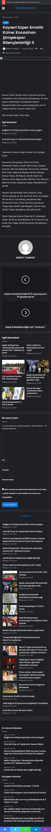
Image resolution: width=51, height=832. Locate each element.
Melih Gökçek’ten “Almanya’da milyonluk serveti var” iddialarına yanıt (13, 349)
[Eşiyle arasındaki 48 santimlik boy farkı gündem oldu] (38, 366)
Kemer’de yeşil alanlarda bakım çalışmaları (34, 391)
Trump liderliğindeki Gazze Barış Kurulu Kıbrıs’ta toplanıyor (21, 638)
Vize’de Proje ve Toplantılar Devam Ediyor (22, 139)
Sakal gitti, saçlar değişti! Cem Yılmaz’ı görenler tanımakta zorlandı (31, 662)
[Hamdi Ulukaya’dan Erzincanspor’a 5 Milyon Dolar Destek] (10, 621)
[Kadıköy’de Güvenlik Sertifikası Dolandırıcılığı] (10, 598)
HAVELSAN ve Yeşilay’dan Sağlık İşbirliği (21, 558)
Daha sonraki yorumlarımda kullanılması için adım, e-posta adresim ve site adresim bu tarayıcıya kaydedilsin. (24, 493)
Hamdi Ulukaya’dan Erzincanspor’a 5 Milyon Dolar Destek (33, 621)
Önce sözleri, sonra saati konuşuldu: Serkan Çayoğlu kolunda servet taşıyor (32, 675)
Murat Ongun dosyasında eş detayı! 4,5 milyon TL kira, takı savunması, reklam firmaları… (33, 650)
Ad (4, 460)
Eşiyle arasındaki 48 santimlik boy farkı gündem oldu (36, 377)
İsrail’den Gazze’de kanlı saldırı (18, 710)
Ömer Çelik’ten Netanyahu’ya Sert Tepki (35, 348)
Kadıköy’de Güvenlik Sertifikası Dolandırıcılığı (31, 596)
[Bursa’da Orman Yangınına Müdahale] (10, 688)
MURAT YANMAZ (12, 49)
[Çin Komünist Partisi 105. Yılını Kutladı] (13, 367)
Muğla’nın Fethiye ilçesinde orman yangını (22, 130)
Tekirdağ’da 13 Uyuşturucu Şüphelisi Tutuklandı (25, 703)
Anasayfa (8, 17)
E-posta (6, 470)
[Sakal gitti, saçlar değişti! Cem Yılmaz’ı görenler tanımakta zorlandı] (10, 663)
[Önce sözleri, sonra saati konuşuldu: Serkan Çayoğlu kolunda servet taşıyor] (10, 676)
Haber (16, 17)
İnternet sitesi (8, 480)
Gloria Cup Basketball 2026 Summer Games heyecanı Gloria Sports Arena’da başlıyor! (24, 540)
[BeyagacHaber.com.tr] (25, 8)
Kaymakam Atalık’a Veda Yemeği (18, 696)
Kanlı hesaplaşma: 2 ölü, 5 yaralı (11, 403)
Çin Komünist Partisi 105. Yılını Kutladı (11, 377)
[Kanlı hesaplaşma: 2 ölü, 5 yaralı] (13, 393)
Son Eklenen (25, 516)
